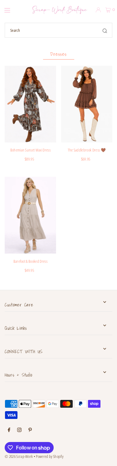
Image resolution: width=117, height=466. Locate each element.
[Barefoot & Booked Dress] (30, 215)
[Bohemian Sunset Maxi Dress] (30, 104)
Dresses (58, 54)
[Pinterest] (30, 430)
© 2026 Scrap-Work (19, 456)
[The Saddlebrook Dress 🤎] (87, 104)
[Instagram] (19, 430)
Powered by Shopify (49, 456)
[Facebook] (9, 430)
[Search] (104, 30)
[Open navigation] (12, 9)
